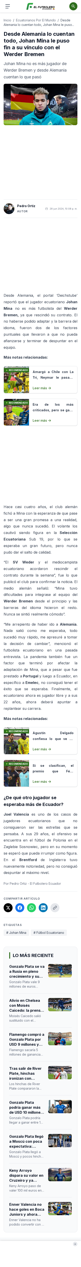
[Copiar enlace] (54, 907)
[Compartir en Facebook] (19, 907)
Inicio (7, 20)
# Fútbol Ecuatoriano (49, 932)
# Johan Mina (16, 932)
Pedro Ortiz (26, 206)
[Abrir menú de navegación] (8, 6)
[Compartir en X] (8, 907)
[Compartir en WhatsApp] (31, 907)
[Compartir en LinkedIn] (43, 907)
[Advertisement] (40, 162)
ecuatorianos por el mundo (36, 20)
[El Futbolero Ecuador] (40, 6)
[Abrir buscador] (73, 6)
